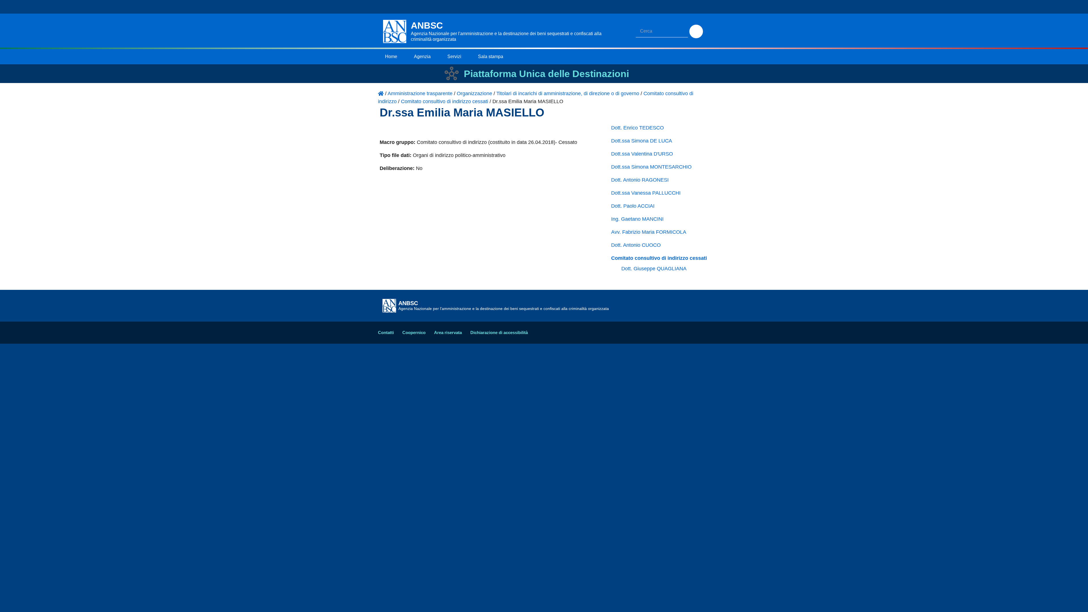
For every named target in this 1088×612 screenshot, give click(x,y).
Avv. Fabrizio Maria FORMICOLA (648, 232)
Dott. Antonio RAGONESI (640, 180)
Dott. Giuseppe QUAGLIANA (654, 268)
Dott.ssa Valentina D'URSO (642, 154)
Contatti (386, 332)
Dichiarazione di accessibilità (499, 332)
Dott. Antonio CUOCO (636, 245)
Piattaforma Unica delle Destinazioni (546, 73)
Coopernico (414, 332)
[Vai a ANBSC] (381, 93)
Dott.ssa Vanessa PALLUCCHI (646, 193)
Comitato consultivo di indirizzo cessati (659, 258)
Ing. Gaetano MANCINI (637, 219)
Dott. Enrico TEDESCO (637, 128)
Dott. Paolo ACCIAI (632, 206)
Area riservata (448, 332)
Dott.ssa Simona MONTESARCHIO (651, 167)
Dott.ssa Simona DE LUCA (641, 141)
